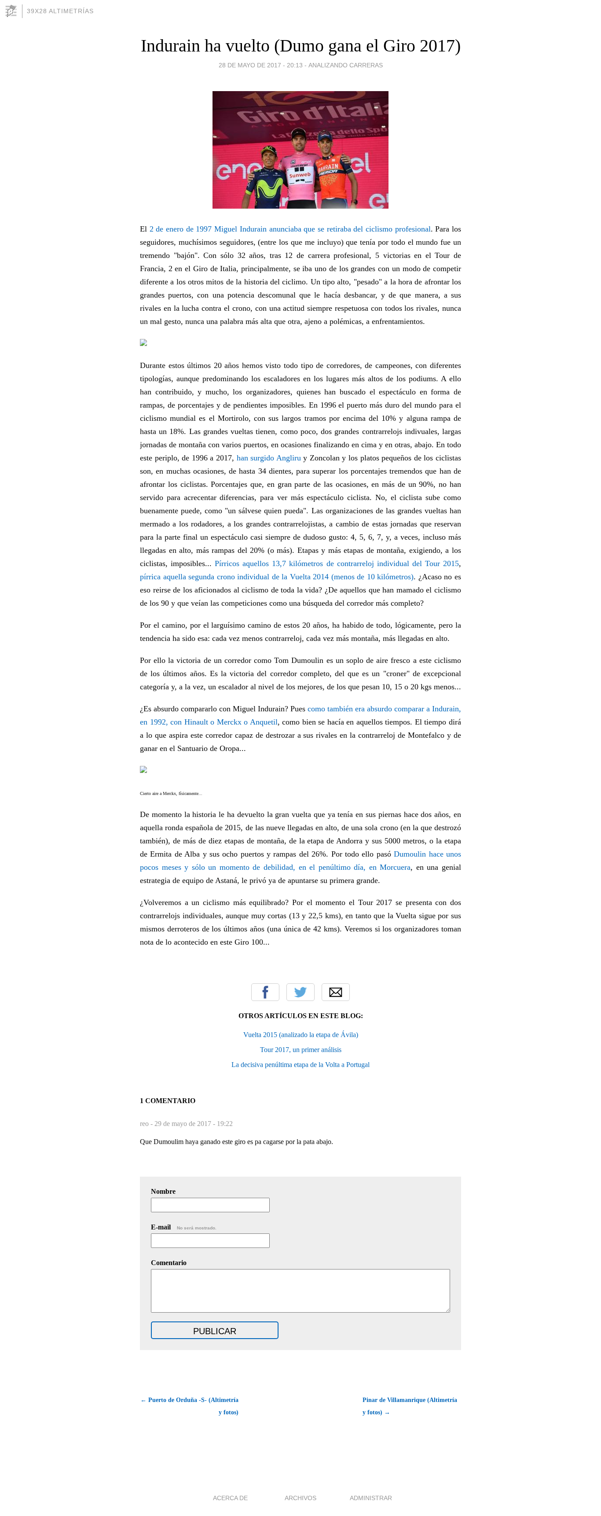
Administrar (371, 1497)
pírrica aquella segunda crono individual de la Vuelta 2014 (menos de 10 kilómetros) (277, 576)
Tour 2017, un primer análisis (300, 1049)
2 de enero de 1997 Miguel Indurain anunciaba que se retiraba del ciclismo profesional (290, 228)
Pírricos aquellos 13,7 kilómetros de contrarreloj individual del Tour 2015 (337, 563)
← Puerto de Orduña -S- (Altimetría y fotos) (189, 1406)
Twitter (300, 992)
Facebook (265, 992)
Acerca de (230, 1497)
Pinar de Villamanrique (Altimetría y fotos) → (410, 1406)
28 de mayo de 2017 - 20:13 (261, 65)
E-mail (183, 1227)
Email (336, 992)
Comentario (169, 1262)
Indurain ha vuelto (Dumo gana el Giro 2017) (301, 45)
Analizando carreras (345, 65)
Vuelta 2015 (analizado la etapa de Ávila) (300, 1034)
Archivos (300, 1497)
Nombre (163, 1191)
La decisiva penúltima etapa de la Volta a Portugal (300, 1064)
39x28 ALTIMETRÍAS (60, 11)
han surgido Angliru (269, 457)
